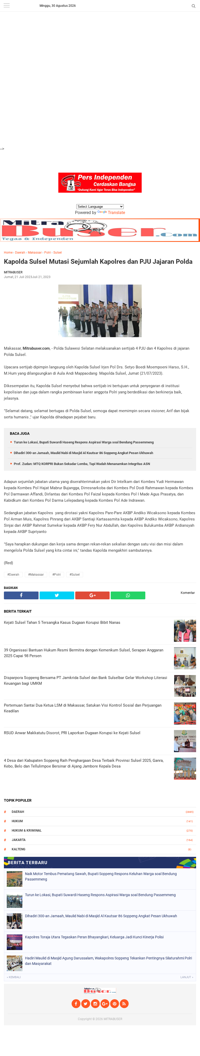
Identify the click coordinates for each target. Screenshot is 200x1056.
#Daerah (13, 574)
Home (8, 252)
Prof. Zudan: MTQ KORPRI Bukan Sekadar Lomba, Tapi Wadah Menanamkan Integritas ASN (82, 464)
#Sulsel (75, 574)
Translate (116, 212)
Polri (47, 252)
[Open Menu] (6, 6)
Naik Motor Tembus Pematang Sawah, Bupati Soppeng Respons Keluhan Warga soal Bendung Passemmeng (101, 876)
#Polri (56, 574)
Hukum (17, 821)
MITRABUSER (113, 1019)
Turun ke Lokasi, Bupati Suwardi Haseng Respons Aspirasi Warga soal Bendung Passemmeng (84, 442)
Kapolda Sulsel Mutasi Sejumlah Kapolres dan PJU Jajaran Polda (98, 261)
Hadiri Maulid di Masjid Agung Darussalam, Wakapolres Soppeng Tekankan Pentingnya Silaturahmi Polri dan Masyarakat (108, 961)
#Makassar (36, 574)
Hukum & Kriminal (27, 830)
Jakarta (19, 840)
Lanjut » (186, 977)
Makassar (35, 252)
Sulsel (57, 252)
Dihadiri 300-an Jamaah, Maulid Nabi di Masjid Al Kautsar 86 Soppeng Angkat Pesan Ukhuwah (83, 453)
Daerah (20, 252)
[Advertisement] (100, 36)
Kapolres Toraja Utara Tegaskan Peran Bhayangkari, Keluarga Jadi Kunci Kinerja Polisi (94, 937)
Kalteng (18, 849)
